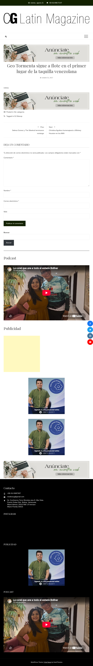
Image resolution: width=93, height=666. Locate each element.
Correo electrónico (11, 201)
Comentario (9, 158)
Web (5, 212)
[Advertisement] (22, 354)
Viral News (47, 662)
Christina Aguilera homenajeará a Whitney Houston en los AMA (65, 130)
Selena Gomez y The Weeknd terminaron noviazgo (28, 130)
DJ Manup (18, 116)
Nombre (7, 190)
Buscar (6, 232)
